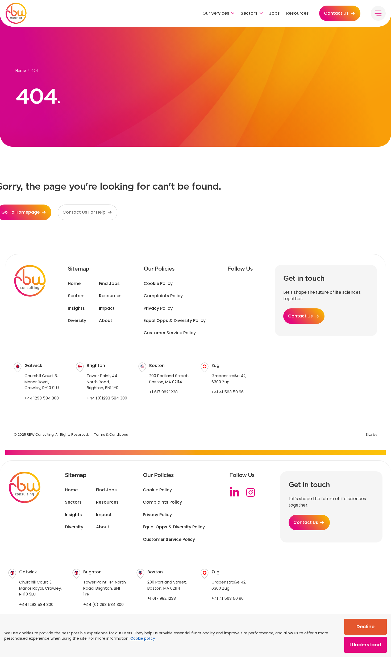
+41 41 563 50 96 (227, 392)
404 (34, 70)
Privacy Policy (158, 308)
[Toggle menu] (378, 13)
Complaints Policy (163, 296)
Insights (76, 308)
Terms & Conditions (111, 434)
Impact (107, 308)
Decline (365, 626)
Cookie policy (142, 638)
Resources (297, 13)
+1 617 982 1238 (163, 392)
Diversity (77, 321)
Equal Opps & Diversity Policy (175, 321)
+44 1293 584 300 (41, 398)
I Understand (365, 644)
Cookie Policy (158, 284)
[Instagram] (250, 492)
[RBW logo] (16, 13)
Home (20, 70)
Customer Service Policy (170, 333)
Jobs (274, 13)
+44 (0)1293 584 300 (107, 398)
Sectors (76, 296)
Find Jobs (109, 284)
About (105, 321)
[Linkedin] (234, 492)
